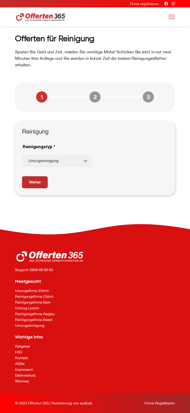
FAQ (18, 352)
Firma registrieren (144, 4)
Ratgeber (22, 346)
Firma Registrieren (160, 403)
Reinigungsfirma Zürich (34, 296)
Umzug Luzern (27, 308)
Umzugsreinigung (29, 325)
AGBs (20, 364)
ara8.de (86, 403)
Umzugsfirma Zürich (32, 290)
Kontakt (21, 358)
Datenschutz (25, 375)
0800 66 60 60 (41, 270)
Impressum (24, 369)
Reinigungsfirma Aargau (35, 314)
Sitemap (22, 381)
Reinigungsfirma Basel (33, 319)
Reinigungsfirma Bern (33, 302)
